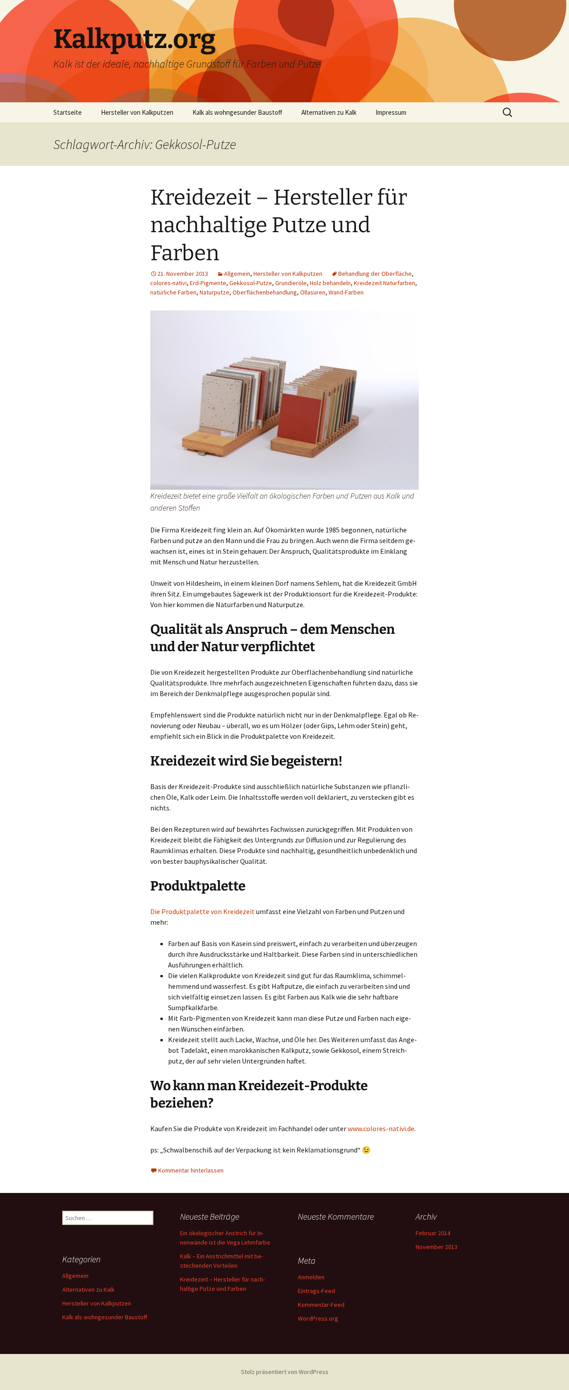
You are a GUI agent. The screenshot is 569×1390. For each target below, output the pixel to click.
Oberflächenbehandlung (264, 292)
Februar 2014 (433, 1233)
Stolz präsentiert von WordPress (285, 1372)
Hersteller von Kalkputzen (137, 112)
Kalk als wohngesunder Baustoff (237, 112)
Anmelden (311, 1277)
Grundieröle (291, 283)
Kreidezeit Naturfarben (384, 283)
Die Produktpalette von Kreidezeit (202, 911)
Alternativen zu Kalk (329, 112)
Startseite (67, 112)
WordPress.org (318, 1318)
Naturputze (214, 292)
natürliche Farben (173, 292)
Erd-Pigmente (208, 283)
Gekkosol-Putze (250, 283)
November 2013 (436, 1247)
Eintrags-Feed (316, 1291)
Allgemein (237, 274)
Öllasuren (312, 292)
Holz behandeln (330, 283)
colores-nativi (168, 283)
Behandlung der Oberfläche (375, 274)
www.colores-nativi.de (381, 1128)
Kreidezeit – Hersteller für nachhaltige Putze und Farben (278, 225)
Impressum (391, 112)
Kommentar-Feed (321, 1305)
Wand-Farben (346, 292)
